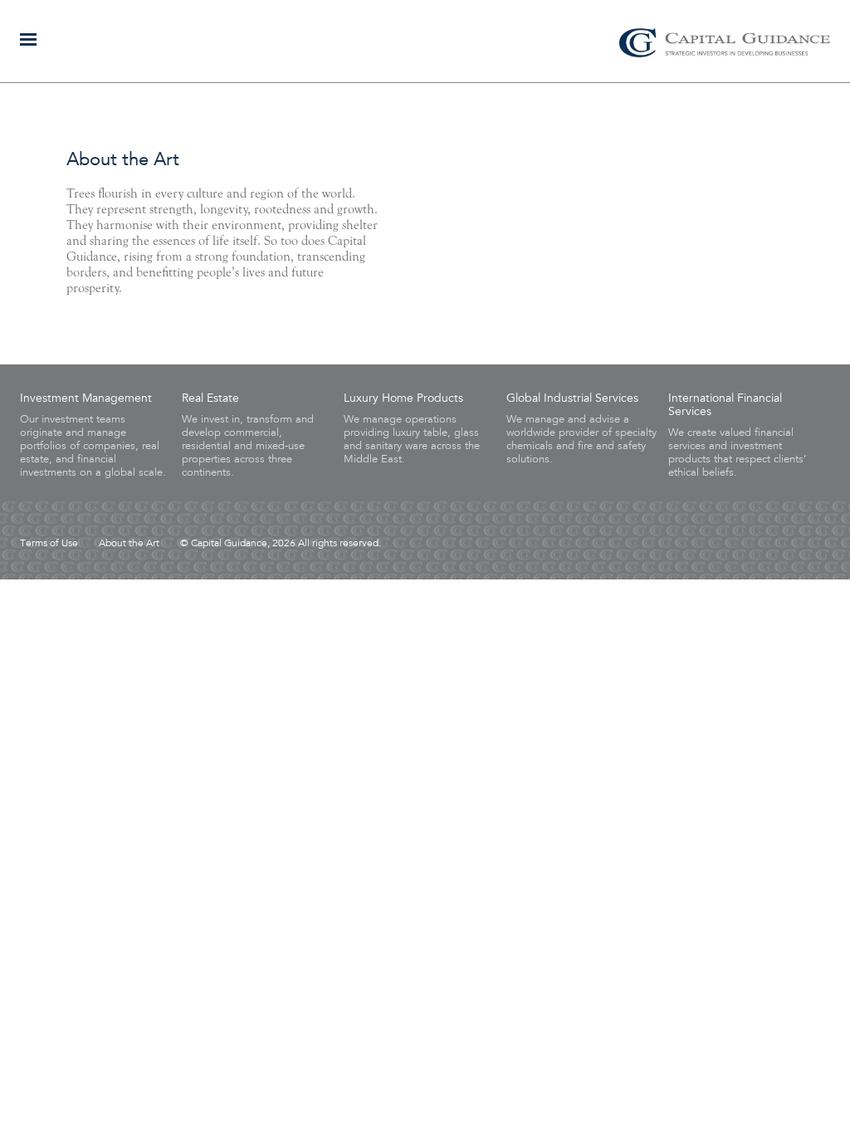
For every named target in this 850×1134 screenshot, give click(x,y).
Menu (28, 39)
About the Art (129, 544)
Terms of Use (49, 544)
